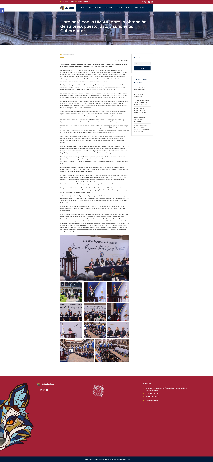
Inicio (83, 8)
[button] (2, 10)
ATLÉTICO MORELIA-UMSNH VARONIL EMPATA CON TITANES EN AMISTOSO (141, 102)
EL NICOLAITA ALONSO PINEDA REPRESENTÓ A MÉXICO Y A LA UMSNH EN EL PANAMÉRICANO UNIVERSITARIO (142, 92)
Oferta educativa (95, 8)
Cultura (119, 8)
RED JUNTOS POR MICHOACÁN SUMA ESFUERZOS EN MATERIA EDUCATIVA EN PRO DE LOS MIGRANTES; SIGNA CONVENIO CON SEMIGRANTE (141, 115)
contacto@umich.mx (83, 1)
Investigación (139, 8)
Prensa (128, 8)
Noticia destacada (68, 54)
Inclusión (108, 8)
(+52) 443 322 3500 (68, 1)
